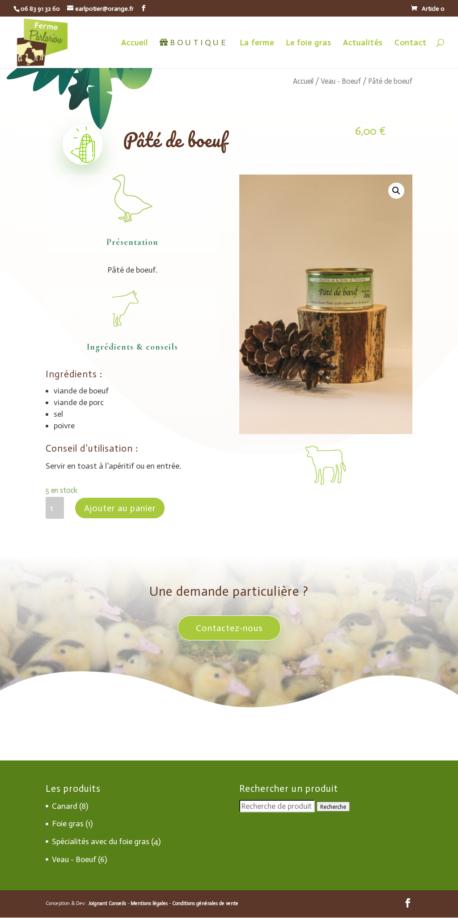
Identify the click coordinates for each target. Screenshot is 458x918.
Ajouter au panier (120, 508)
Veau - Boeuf (341, 81)
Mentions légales (149, 903)
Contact (410, 43)
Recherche (333, 806)
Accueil (134, 43)
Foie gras (68, 823)
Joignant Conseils (107, 903)
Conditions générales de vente (205, 903)
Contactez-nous (229, 628)
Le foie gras (308, 43)
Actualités (363, 43)
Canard (64, 806)
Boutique (199, 43)
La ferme (257, 43)
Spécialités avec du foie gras (100, 841)
